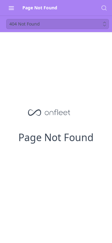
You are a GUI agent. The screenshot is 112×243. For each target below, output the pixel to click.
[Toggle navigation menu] (11, 8)
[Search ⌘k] (104, 8)
